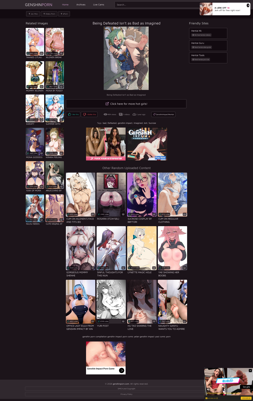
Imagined (138, 123)
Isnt (145, 123)
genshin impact (125, 123)
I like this (75, 114)
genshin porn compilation (94, 336)
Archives (80, 4)
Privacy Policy (126, 394)
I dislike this (91, 114)
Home (65, 4)
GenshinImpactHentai (165, 114)
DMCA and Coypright (126, 388)
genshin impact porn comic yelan (123, 336)
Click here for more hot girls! (128, 103)
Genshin (38, 4)
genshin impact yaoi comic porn (155, 336)
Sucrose (152, 123)
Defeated (112, 123)
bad (104, 123)
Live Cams (98, 4)
